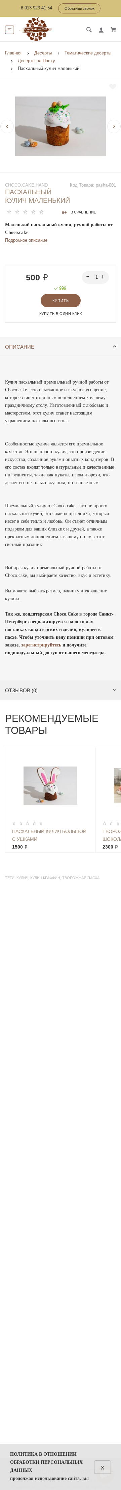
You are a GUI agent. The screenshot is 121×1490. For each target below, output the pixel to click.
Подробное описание (26, 240)
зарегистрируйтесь (42, 645)
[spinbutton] (95, 277)
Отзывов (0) (21, 690)
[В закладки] (112, 87)
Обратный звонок (79, 8)
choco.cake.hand (26, 185)
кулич (22, 878)
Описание (19, 347)
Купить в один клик (60, 314)
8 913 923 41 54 (36, 7)
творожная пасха (80, 878)
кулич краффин (45, 878)
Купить (60, 301)
